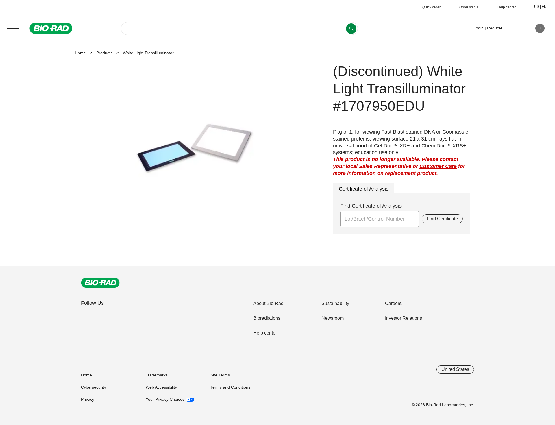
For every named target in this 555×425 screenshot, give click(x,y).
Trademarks (157, 375)
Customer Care (438, 166)
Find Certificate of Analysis (371, 206)
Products (104, 53)
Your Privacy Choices (166, 399)
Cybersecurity (93, 387)
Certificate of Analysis (363, 189)
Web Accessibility (161, 387)
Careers (393, 303)
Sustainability (335, 303)
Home (80, 53)
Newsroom (332, 318)
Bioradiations (266, 318)
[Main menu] (13, 28)
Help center (265, 332)
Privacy (87, 399)
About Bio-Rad (268, 303)
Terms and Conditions (230, 387)
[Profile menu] (515, 28)
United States (455, 369)
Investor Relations (403, 318)
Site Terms (220, 375)
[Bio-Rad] (100, 283)
